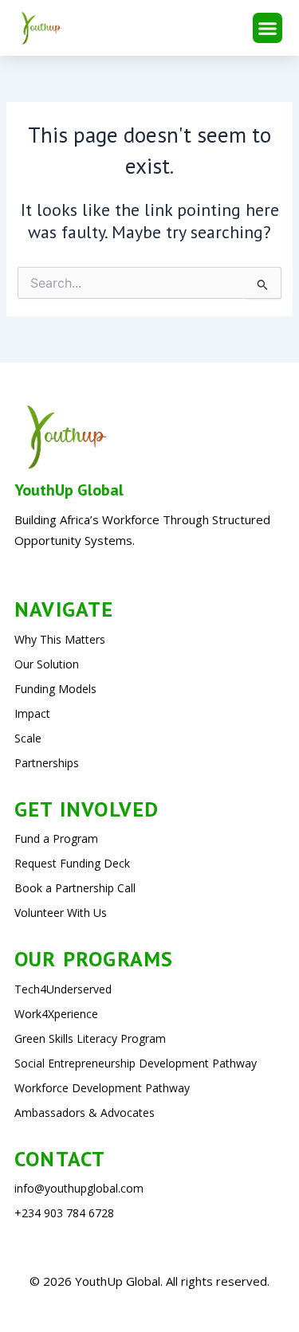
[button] (268, 28)
